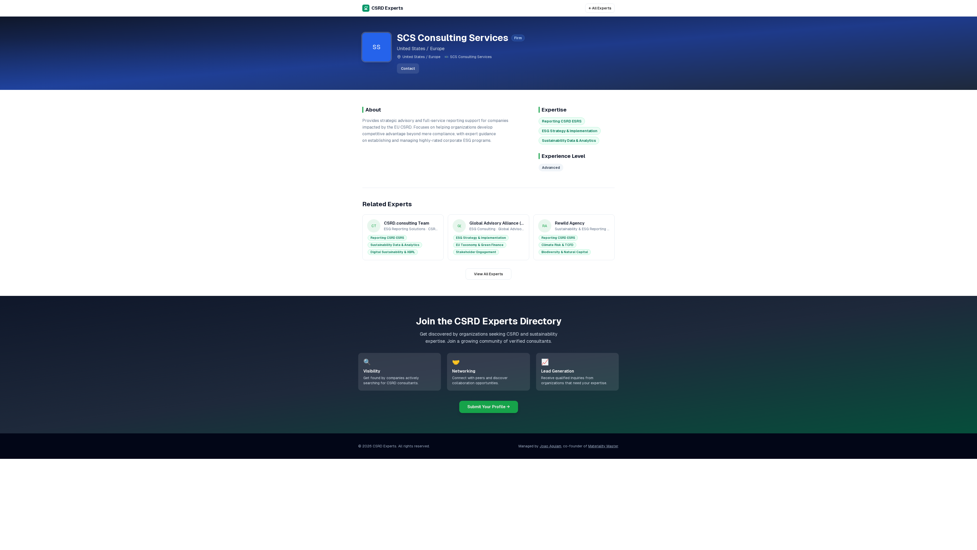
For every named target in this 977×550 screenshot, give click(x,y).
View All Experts (488, 274)
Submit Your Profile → (488, 406)
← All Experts (599, 8)
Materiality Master (603, 446)
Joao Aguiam (550, 446)
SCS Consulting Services (471, 57)
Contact (408, 68)
